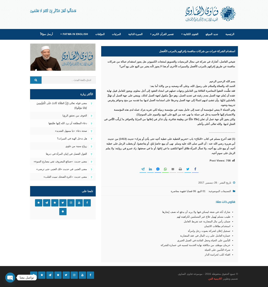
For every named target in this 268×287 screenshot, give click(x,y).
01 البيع (201, 191)
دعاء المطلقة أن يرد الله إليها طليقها (67, 123)
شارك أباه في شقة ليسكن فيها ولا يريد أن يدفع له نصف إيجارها (196, 211)
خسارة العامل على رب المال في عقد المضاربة (205, 235)
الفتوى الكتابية (189, 34)
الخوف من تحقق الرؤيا (75, 115)
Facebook (87, 202)
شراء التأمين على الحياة (217, 249)
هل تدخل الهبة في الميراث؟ (72, 138)
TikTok (55, 202)
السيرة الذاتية (135, 34)
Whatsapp (38, 202)
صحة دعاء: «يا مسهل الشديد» (71, 130)
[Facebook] (90, 275)
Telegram (46, 202)
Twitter (63, 202)
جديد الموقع (212, 34)
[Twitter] (66, 275)
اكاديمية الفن (215, 278)
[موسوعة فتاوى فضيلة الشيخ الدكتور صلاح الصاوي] (211, 14)
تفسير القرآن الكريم (162, 34)
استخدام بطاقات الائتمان (217, 226)
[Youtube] (82, 275)
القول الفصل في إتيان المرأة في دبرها (66, 153)
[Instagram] (74, 275)
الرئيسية (230, 34)
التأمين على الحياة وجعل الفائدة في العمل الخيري (203, 240)
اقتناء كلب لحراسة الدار (217, 254)
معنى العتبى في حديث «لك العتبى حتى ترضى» (61, 169)
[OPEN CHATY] (10, 277)
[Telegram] (50, 275)
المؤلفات (100, 34)
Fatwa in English (74, 34)
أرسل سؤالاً (46, 34)
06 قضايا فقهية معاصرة (183, 191)
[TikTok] (58, 275)
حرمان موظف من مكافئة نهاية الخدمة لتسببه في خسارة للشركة (195, 245)
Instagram (71, 202)
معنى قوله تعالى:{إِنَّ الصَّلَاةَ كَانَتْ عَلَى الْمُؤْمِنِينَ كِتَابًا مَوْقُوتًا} (61, 105)
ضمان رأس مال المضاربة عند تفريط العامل (207, 221)
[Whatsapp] (41, 275)
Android (63, 211)
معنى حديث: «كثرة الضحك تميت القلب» (65, 176)
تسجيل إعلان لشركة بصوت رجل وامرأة (209, 230)
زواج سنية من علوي (76, 146)
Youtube (79, 202)
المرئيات (116, 34)
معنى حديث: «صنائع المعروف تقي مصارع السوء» (60, 161)
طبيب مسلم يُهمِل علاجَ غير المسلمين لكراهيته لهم (203, 216)
